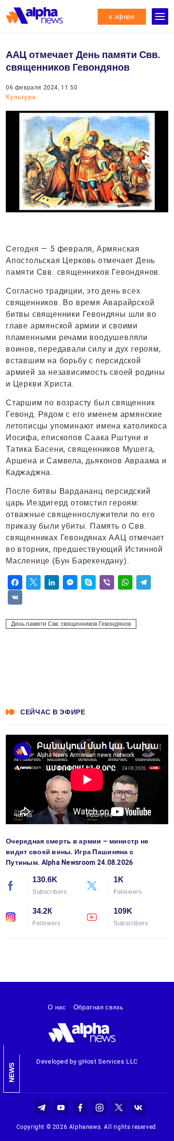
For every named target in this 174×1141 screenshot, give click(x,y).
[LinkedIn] (52, 582)
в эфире (122, 16)
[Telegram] (143, 582)
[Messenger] (70, 582)
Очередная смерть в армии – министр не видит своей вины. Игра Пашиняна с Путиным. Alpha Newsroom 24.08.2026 (77, 851)
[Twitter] (33, 582)
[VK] (15, 597)
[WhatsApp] (125, 582)
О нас (57, 1007)
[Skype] (88, 582)
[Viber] (107, 582)
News (11, 1072)
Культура (20, 97)
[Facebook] (15, 582)
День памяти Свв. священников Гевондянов (71, 624)
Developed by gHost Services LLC (87, 1061)
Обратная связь (98, 1007)
